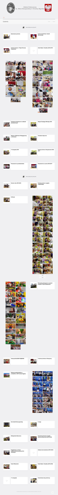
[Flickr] (33, 493)
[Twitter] (29, 493)
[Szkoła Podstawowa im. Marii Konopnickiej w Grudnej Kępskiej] (29, 8)
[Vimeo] (30, 493)
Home (49, 21)
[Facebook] (26, 493)
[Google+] (27, 493)
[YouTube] (32, 493)
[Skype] (24, 493)
